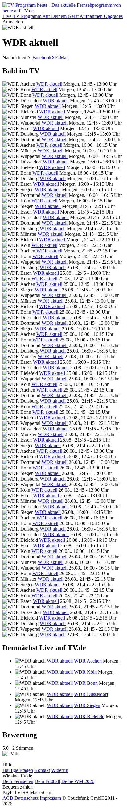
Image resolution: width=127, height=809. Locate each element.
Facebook (41, 57)
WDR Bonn (86, 683)
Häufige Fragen (17, 770)
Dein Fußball (47, 781)
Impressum (50, 798)
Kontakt (42, 770)
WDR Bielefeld (89, 716)
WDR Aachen (88, 660)
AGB (7, 798)
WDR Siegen (87, 705)
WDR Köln (85, 672)
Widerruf (59, 770)
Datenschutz (26, 798)
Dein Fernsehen (17, 781)
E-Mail (62, 57)
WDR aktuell (49, 84)
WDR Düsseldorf (91, 694)
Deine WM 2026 (77, 781)
